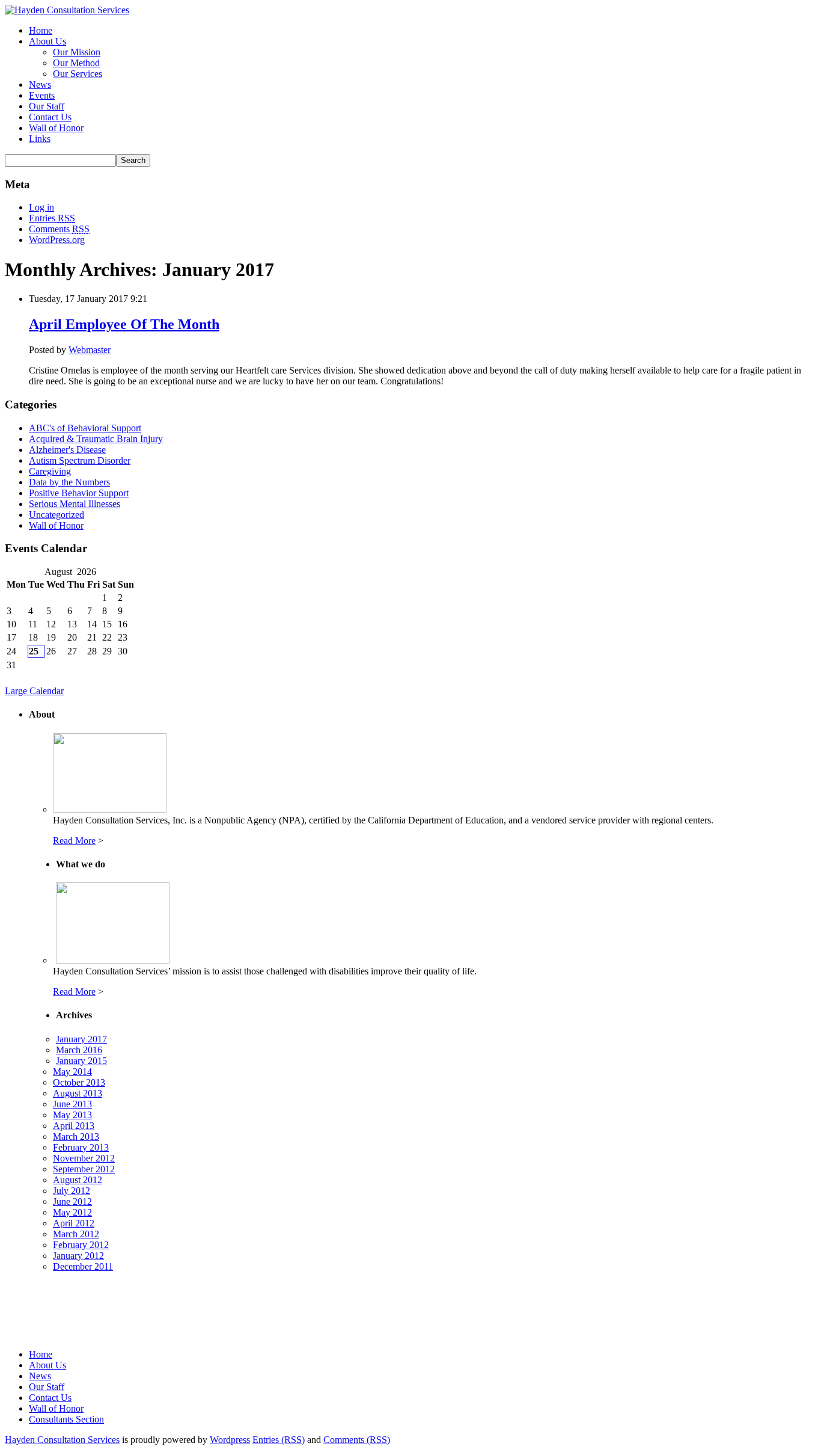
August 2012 (77, 1180)
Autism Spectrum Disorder (79, 460)
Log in (41, 207)
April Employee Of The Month (124, 324)
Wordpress (230, 1440)
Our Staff (46, 106)
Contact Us (50, 117)
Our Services (77, 74)
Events (42, 95)
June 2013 (72, 1104)
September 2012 (84, 1169)
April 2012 (73, 1223)
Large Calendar (34, 691)
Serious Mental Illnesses (74, 504)
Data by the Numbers (69, 482)
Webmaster (90, 350)
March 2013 (76, 1136)
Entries (52, 218)
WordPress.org (57, 240)
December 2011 (83, 1266)
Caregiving (50, 471)
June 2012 (72, 1201)
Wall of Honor (56, 128)
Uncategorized (56, 514)
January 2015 (81, 1061)
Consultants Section (66, 1419)
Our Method (76, 63)
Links (39, 139)
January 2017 (81, 1039)
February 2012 (81, 1245)
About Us (47, 41)
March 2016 (79, 1050)
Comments (59, 229)
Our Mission (76, 52)
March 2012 (76, 1234)
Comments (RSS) (356, 1440)
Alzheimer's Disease (67, 449)
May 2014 (72, 1071)
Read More (74, 840)
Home (40, 30)
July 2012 (71, 1191)
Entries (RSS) (278, 1440)
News (40, 84)
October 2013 (79, 1082)
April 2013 (73, 1126)
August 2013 (77, 1093)
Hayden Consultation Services (62, 1440)
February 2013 (81, 1147)
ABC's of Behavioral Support (85, 428)
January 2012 (78, 1255)
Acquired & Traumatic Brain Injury (96, 439)
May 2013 (72, 1115)
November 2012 (84, 1158)
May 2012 (72, 1212)
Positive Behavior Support (79, 493)
